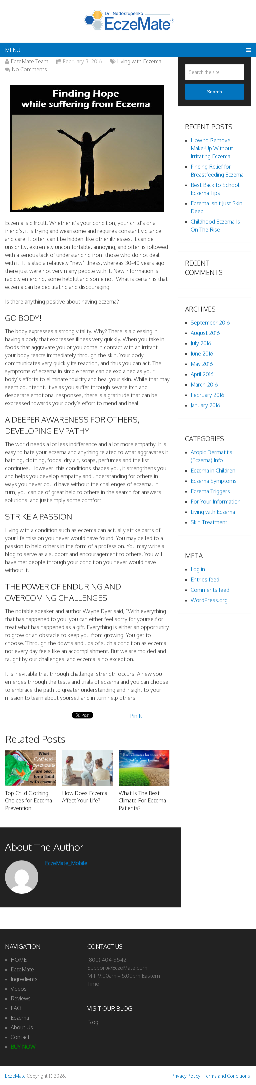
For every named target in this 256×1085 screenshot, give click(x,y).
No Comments (29, 69)
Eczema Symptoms (214, 481)
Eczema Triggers (210, 491)
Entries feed (205, 579)
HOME (19, 959)
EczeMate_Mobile (66, 863)
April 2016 (202, 374)
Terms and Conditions (227, 1076)
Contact (20, 1037)
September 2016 (210, 322)
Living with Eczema (139, 61)
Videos (19, 988)
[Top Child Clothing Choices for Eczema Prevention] (30, 768)
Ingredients (24, 979)
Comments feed (210, 589)
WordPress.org (209, 600)
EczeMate (22, 969)
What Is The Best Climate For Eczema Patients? (142, 800)
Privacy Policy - (188, 1076)
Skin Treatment (209, 522)
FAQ (16, 1008)
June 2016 (202, 353)
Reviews (21, 998)
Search (214, 91)
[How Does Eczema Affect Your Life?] (87, 768)
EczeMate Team (29, 61)
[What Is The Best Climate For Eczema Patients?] (144, 768)
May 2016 (202, 364)
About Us (22, 1027)
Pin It (136, 715)
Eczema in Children (213, 470)
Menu (12, 50)
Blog (92, 1022)
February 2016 (207, 395)
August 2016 (205, 333)
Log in (198, 569)
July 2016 (201, 343)
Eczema (20, 1017)
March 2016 (204, 384)
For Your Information (216, 501)
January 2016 (205, 405)
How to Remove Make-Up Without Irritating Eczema (212, 148)
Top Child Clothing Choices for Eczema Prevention (28, 800)
